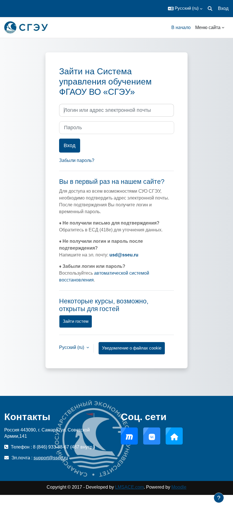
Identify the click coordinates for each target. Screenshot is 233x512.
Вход (223, 8)
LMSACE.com (129, 487)
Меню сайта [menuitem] (207, 27)
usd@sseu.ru (123, 254)
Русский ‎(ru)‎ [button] (72, 347)
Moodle (178, 487)
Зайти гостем (75, 321)
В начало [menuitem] (181, 27)
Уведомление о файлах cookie (131, 348)
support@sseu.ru (51, 457)
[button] (185, 8)
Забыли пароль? (76, 160)
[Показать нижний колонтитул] (219, 498)
